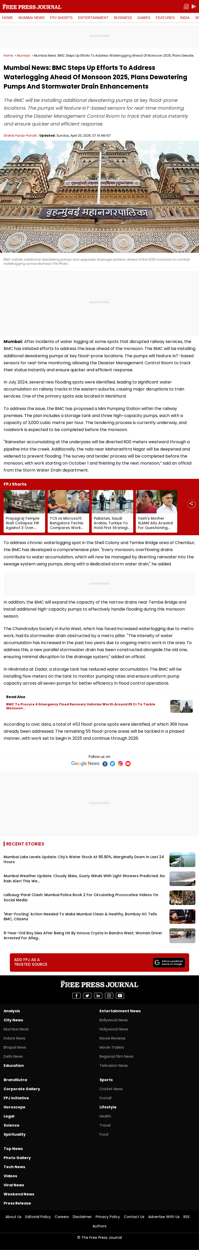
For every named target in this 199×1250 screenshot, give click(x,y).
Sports (106, 1079)
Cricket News (111, 1089)
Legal (9, 1116)
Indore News (14, 1038)
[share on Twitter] (87, 995)
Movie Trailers (112, 1047)
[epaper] (186, 6)
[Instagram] (120, 763)
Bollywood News (114, 1020)
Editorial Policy (38, 1216)
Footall (105, 1098)
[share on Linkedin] (98, 995)
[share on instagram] (109, 995)
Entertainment (93, 18)
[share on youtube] (120, 995)
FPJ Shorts (61, 18)
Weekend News (19, 1194)
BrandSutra (15, 1079)
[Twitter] (112, 763)
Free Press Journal (32, 6)
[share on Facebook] (76, 995)
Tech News (14, 1166)
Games (143, 18)
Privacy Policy (108, 1216)
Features (165, 18)
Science (11, 1125)
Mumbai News (31, 18)
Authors (99, 1226)
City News (13, 1020)
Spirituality (15, 1134)
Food (104, 1134)
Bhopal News (15, 1047)
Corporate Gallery (22, 1089)
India (185, 18)
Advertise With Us (164, 1216)
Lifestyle (108, 1107)
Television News (114, 1065)
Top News (13, 1148)
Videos (10, 1176)
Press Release (17, 1203)
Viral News (14, 1185)
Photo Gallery (17, 1157)
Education (14, 1065)
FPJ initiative (16, 1098)
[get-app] (193, 6)
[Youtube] (128, 763)
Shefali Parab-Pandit (20, 135)
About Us (13, 1216)
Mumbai (23, 56)
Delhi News (13, 1056)
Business (123, 18)
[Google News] (85, 763)
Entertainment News (120, 1011)
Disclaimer (82, 1216)
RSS (186, 1216)
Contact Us (134, 1216)
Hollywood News (114, 1029)
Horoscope (14, 1107)
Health (105, 1116)
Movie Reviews (112, 1038)
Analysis (12, 1011)
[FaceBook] (104, 763)
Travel (105, 1125)
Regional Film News (116, 1056)
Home (7, 18)
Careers (62, 1216)
